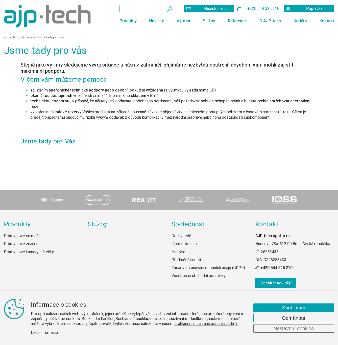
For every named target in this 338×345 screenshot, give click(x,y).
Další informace (44, 332)
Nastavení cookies (293, 328)
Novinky (156, 20)
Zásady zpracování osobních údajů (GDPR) (208, 267)
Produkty (128, 20)
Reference (237, 20)
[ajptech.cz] (48, 16)
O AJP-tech (270, 20)
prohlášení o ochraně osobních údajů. (206, 323)
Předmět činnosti (186, 259)
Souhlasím (293, 307)
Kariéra (300, 20)
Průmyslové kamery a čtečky (29, 252)
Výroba (183, 20)
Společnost (188, 224)
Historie (178, 252)
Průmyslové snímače (22, 235)
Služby (209, 20)
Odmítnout (293, 318)
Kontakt (326, 20)
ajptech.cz (11, 37)
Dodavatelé (181, 235)
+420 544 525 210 (276, 267)
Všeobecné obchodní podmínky (198, 275)
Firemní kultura (184, 243)
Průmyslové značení (21, 243)
